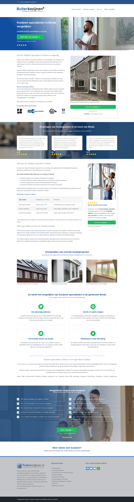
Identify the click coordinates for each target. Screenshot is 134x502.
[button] (41, 399)
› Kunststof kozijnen (57, 470)
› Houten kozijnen (56, 475)
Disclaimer (55, 499)
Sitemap (32, 499)
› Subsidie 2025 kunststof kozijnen (62, 472)
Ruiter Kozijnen (25, 499)
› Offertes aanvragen (57, 485)
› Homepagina (55, 468)
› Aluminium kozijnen (57, 477)
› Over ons (54, 483)
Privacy (50, 499)
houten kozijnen (31, 233)
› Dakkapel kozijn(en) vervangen (61, 481)
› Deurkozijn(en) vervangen (59, 479)
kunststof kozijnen (43, 233)
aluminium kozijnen (49, 235)
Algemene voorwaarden (41, 499)
